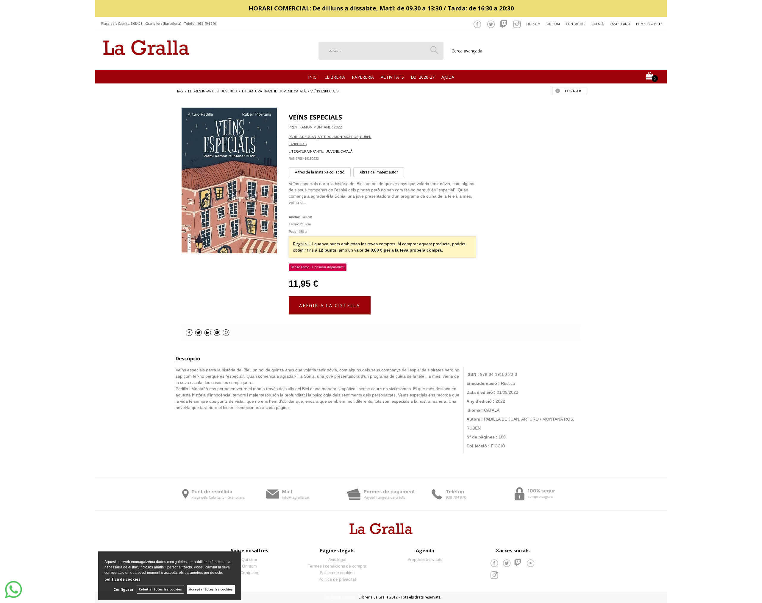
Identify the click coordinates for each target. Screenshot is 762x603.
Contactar (575, 23)
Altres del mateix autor (379, 172)
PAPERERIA (363, 77)
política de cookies (122, 579)
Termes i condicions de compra (337, 566)
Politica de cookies (337, 572)
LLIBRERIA (334, 77)
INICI (313, 77)
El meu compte (649, 23)
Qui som (533, 23)
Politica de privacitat (337, 579)
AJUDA (447, 77)
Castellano (620, 23)
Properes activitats (424, 559)
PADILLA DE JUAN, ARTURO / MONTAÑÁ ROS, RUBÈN (330, 137)
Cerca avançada (467, 51)
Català (597, 23)
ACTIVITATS (392, 77)
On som (553, 23)
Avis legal (337, 559)
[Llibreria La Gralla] (146, 62)
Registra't (302, 244)
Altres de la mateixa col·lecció (319, 172)
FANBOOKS (298, 144)
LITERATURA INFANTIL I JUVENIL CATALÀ (320, 151)
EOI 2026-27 (423, 77)
